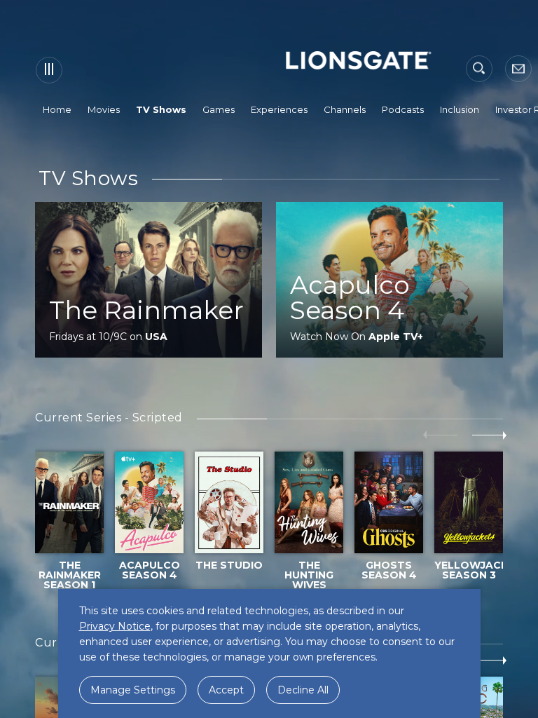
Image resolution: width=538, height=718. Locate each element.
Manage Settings (132, 690)
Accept (226, 690)
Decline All (303, 690)
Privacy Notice (115, 626)
